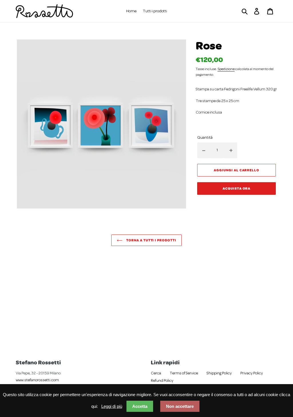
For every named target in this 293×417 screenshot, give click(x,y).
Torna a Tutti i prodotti (150, 240)
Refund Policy (162, 381)
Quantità (205, 138)
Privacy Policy (251, 373)
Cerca (156, 373)
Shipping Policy (219, 373)
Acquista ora (237, 188)
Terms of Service (184, 373)
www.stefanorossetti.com (37, 380)
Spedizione (226, 69)
